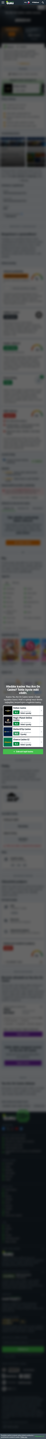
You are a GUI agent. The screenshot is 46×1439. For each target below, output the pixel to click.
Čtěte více (23, 1437)
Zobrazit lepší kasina (24, 751)
